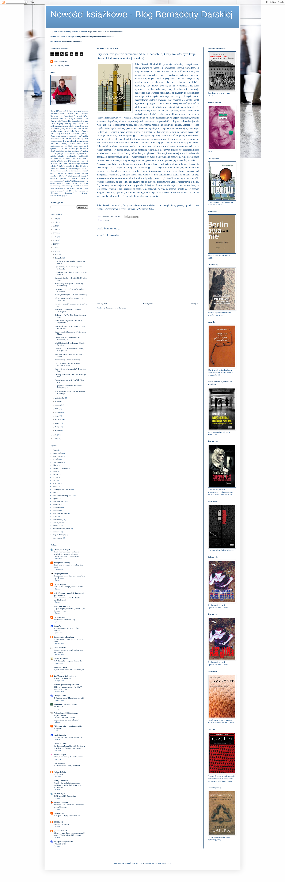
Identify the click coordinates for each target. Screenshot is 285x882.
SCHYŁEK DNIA (60, 844)
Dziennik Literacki (61, 802)
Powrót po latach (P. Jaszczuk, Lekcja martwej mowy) (71, 305)
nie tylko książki (58, 501)
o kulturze (56, 504)
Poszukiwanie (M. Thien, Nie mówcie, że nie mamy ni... (71, 273)
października (59, 398)
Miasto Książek (59, 793)
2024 (55, 226)
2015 (55, 438)
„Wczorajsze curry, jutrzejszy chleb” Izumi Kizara (68, 640)
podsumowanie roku (60, 513)
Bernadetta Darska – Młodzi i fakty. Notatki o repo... (71, 279)
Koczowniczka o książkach (64, 637)
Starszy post (194, 303)
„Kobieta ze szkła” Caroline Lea (65, 796)
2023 (55, 229)
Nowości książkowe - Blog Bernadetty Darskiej (141, 14)
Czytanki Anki (59, 617)
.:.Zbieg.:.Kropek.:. (61, 780)
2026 (55, 218)
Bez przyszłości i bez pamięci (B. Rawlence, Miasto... (70, 333)
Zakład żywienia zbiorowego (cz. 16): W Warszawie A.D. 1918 (68, 688)
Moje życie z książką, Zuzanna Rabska (67, 815)
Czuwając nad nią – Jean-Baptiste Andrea (68, 737)
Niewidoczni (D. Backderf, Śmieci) (67, 359)
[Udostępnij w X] (131, 216)
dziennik (56, 474)
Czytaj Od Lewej (60, 695)
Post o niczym (58, 706)
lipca (57, 408)
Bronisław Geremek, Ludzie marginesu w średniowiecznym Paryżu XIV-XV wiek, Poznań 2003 (68, 785)
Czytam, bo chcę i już (62, 549)
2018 (55, 247)
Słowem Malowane (61, 658)
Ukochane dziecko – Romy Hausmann (67, 765)
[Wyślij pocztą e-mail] (126, 216)
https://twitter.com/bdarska (72, 41)
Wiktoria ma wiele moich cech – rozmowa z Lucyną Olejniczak (69, 806)
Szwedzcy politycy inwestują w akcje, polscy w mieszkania (69, 651)
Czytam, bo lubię (60, 743)
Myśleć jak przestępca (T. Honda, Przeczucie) (71, 294)
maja (57, 416)
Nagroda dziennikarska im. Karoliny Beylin (69, 669)
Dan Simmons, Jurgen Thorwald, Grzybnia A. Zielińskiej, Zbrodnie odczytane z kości (69, 747)
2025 (55, 222)
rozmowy (56, 532)
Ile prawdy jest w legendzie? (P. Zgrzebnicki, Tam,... (70, 370)
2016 (55, 435)
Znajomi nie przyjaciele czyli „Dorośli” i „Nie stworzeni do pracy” (69, 609)
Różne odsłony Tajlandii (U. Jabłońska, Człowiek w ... (69, 321)
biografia (56, 459)
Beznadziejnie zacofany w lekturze (66, 684)
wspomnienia (57, 538)
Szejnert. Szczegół (59, 534)
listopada (58, 258)
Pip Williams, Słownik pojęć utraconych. (68, 661)
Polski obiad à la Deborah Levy (64, 619)
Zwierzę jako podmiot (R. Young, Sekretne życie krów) (70, 327)
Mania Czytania (60, 735)
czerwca (58, 412)
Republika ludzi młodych (61, 528)
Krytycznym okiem (61, 573)
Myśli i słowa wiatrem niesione (65, 704)
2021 (55, 236)
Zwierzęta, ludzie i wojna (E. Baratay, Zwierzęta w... (68, 310)
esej (54, 480)
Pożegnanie (57, 728)
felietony (56, 483)
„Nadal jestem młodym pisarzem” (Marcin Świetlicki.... (69, 344)
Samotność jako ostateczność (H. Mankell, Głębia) (70, 355)
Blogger (168, 863)
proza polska (57, 519)
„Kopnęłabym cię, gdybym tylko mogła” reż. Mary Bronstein (69, 577)
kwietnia (58, 419)
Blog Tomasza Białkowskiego (65, 676)
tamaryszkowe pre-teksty (63, 841)
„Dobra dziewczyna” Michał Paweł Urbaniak (69, 698)
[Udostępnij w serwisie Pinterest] (137, 216)
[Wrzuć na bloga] (128, 216)
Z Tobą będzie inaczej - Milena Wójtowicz (68, 757)
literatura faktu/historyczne (62, 495)
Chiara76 (57, 626)
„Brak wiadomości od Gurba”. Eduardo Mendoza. (67, 629)
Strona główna (148, 303)
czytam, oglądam (60, 584)
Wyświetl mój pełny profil (59, 65)
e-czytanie (56, 477)
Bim (143, 863)
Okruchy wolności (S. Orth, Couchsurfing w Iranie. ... (71, 375)
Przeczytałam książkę (62, 562)
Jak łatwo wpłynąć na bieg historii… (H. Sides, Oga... (69, 299)
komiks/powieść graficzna (62, 489)
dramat (55, 471)
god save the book (60, 830)
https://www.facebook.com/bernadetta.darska (105, 31)
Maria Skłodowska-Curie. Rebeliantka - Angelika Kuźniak (67, 599)
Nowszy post (102, 303)
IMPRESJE (58, 822)
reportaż (106, 220)
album (55, 450)
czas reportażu (58, 462)
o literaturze (57, 507)
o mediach (56, 510)
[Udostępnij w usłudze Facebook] (134, 216)
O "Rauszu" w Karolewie (62, 678)
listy (54, 492)
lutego (57, 427)
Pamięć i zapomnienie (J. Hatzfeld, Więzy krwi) (69, 381)
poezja (55, 516)
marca (57, 423)
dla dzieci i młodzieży (60, 468)
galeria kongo (59, 813)
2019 (55, 244)
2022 (55, 233)
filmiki (55, 486)
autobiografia (57, 453)
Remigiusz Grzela (60, 667)
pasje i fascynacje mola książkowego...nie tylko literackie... (69, 594)
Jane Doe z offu (59, 763)
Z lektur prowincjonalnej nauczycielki (68, 726)
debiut (55, 465)
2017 (55, 251)
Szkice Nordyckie (60, 647)
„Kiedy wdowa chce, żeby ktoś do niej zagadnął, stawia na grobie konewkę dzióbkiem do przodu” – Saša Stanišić (67, 554)
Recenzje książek (60, 754)
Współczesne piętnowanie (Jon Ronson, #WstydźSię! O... (69, 386)
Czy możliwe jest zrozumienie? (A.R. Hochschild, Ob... (68, 338)
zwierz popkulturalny (62, 606)
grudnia (58, 254)
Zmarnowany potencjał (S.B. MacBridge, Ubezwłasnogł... (69, 284)
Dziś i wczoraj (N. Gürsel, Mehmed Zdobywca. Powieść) (67, 364)
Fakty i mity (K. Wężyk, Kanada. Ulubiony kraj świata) (70, 290)
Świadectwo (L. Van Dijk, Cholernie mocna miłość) (70, 316)
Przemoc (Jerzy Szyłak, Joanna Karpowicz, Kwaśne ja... (70, 392)
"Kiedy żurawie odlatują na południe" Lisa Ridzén (68, 566)
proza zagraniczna (59, 522)
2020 (55, 240)
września (58, 401)
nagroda (55, 498)
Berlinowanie (57, 456)
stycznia (58, 430)
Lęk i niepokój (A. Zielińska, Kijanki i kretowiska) (68, 267)
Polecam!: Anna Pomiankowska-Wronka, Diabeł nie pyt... (69, 349)
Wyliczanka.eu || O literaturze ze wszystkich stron (66, 714)
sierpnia (58, 405)
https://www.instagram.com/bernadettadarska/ (96, 36)
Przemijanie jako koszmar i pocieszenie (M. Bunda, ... (70, 262)
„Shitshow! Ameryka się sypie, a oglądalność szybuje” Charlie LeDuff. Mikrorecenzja (69, 834)
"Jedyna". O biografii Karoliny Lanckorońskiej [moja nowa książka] (66, 718)
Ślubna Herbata (60, 772)
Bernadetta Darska (60, 61)
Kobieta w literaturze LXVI (63, 824)
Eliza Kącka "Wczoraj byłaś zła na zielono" (68, 587)
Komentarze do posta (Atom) (116, 308)
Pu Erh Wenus (58, 774)
